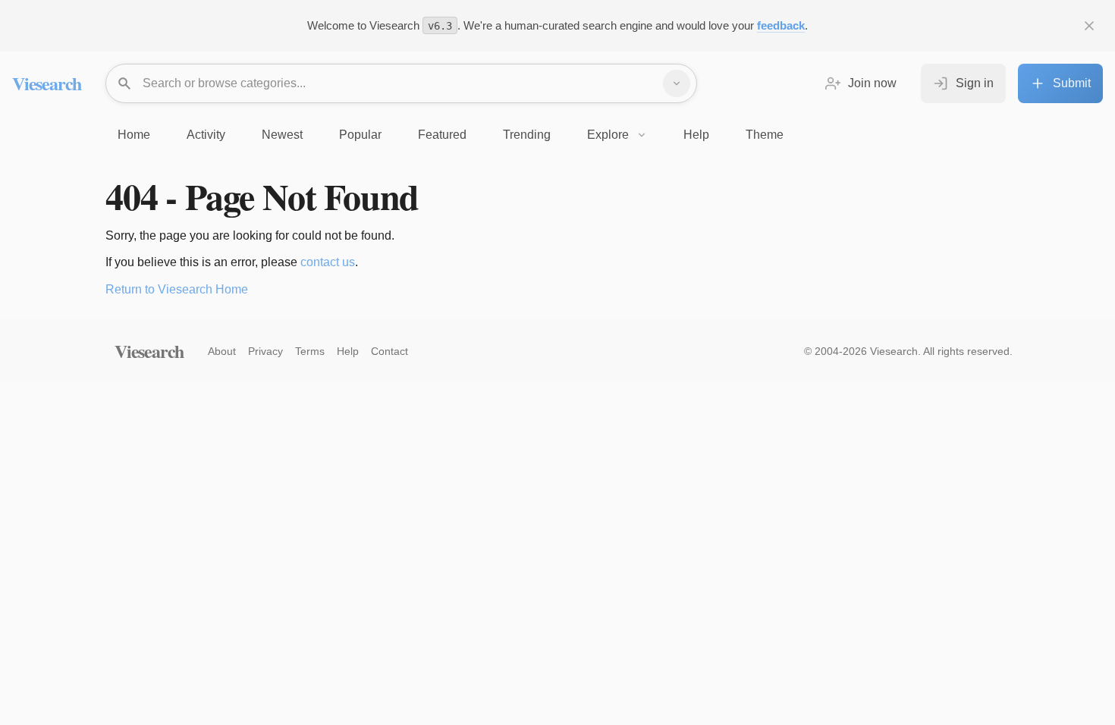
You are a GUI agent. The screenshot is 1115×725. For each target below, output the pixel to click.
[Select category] (676, 83)
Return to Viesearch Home (176, 289)
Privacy (265, 351)
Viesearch (46, 83)
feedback (781, 25)
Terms (310, 351)
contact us (327, 262)
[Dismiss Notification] (1089, 25)
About (222, 351)
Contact (389, 351)
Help (348, 351)
